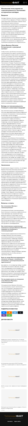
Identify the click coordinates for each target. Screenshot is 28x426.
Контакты (10, 421)
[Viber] (4, 315)
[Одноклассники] (9, 312)
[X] (20, 312)
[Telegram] (14, 312)
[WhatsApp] (9, 315)
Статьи (3, 6)
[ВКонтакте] (4, 312)
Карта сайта (17, 421)
